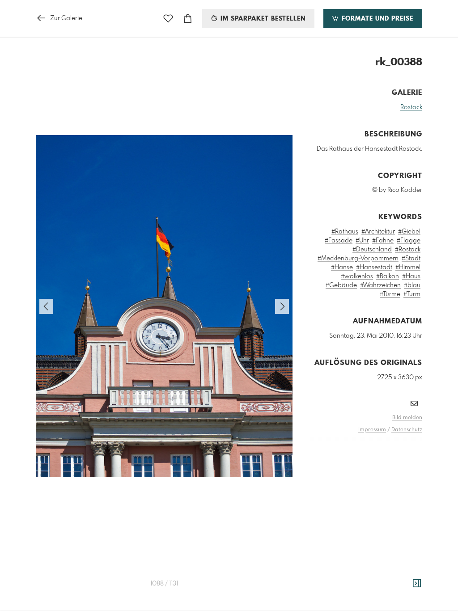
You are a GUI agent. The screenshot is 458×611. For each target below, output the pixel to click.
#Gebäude (341, 285)
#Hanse (342, 267)
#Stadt (411, 258)
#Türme (390, 294)
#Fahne (383, 241)
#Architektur (378, 232)
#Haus (411, 276)
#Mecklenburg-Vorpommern (358, 258)
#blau (412, 285)
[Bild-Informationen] (416, 584)
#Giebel (409, 232)
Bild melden (407, 417)
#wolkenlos (357, 276)
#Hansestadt (374, 267)
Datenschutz (406, 430)
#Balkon (387, 276)
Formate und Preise (376, 19)
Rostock (411, 107)
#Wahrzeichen (380, 285)
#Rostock (407, 249)
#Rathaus (344, 232)
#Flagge (408, 241)
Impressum (372, 430)
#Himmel (407, 267)
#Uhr (362, 241)
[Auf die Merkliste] (168, 19)
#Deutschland (372, 249)
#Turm (411, 294)
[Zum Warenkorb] (187, 19)
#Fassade (338, 241)
